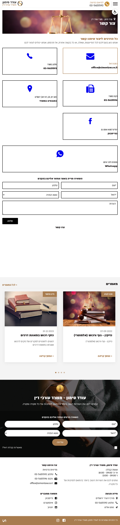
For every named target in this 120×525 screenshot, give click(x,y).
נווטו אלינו (109, 507)
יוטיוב (50, 507)
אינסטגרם (48, 502)
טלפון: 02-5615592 (44, 474)
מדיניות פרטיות (50, 469)
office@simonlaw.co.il (41, 483)
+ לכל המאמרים (9, 285)
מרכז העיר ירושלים (105, 498)
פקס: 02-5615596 (44, 478)
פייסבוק (49, 498)
